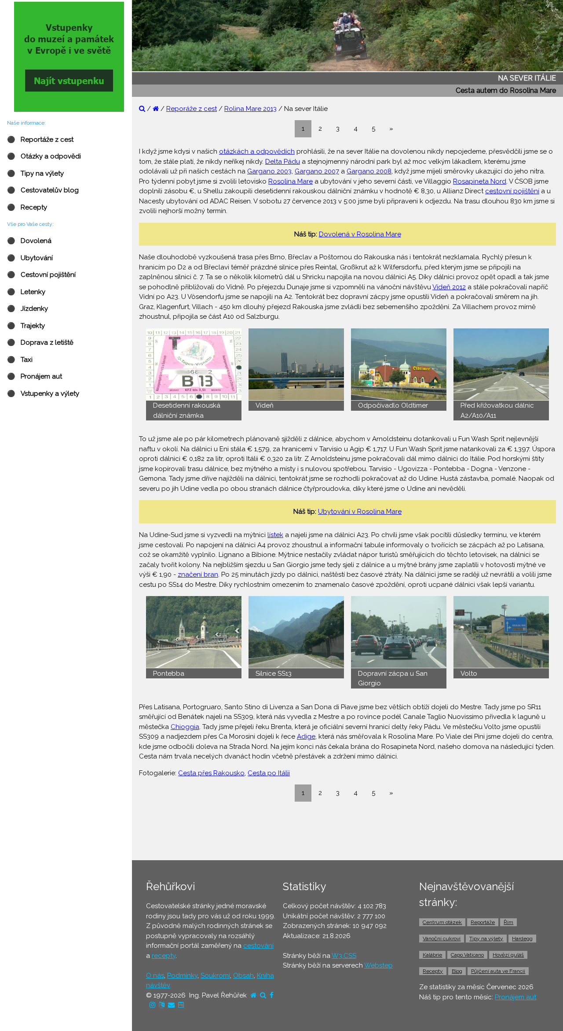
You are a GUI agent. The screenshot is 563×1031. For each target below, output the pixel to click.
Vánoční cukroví (442, 938)
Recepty (433, 971)
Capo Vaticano (467, 955)
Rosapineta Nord (479, 181)
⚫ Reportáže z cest (40, 140)
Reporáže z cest (191, 109)
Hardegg (522, 938)
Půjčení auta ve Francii (498, 971)
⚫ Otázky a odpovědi (44, 156)
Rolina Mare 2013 (250, 109)
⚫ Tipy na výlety (35, 173)
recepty (163, 956)
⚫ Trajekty (26, 326)
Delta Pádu (282, 162)
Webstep (378, 965)
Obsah (243, 975)
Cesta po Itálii (269, 773)
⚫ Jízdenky (27, 309)
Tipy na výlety (486, 938)
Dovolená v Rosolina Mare (360, 234)
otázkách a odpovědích (257, 151)
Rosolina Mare (290, 181)
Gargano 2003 (269, 171)
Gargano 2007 (317, 171)
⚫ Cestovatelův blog (43, 190)
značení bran (198, 574)
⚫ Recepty (27, 207)
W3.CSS (344, 956)
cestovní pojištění (512, 191)
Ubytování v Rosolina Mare (360, 512)
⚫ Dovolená (29, 241)
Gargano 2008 (369, 171)
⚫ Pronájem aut (34, 376)
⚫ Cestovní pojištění (41, 275)
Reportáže (483, 922)
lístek (275, 535)
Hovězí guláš (508, 955)
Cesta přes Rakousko (211, 773)
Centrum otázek (442, 922)
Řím (508, 922)
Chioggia (185, 727)
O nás (155, 975)
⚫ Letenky (26, 292)
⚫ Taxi (20, 360)
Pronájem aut (515, 997)
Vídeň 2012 (449, 287)
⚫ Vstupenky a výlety (43, 394)
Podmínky (182, 975)
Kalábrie (432, 955)
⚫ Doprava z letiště (40, 342)
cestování (258, 946)
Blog (457, 971)
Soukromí (215, 975)
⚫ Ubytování (30, 258)
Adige (306, 736)
